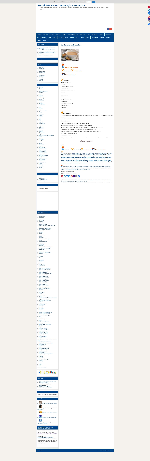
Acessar (40, 176)
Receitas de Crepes (107, 161)
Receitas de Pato (83, 163)
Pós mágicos (41, 139)
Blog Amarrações (42, 385)
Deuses (88, 34)
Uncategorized (42, 168)
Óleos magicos (42, 132)
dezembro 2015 (42, 71)
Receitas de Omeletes (66, 161)
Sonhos (108, 37)
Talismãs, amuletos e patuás (44, 359)
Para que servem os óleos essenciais (46, 135)
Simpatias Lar (41, 345)
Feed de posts (42, 178)
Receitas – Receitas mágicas (44, 315)
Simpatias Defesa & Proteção (44, 341)
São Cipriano (41, 144)
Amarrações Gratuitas (43, 91)
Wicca (44, 40)
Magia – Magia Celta (43, 272)
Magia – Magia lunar (43, 281)
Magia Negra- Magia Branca (44, 386)
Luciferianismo (42, 265)
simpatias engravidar (43, 152)
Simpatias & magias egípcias (83, 167)
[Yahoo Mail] (148, 19)
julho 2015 (41, 77)
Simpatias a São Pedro (43, 333)
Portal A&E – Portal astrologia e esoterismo (62, 5)
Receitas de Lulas (107, 160)
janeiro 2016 (41, 69)
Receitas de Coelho (100, 158)
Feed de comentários (43, 179)
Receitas (66, 37)
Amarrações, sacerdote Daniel (45, 383)
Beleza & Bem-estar (81, 34)
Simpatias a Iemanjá (102, 167)
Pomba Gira (41, 305)
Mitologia (40, 131)
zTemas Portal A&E (42, 367)
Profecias (40, 309)
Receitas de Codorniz (65, 163)
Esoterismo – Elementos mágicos (45, 246)
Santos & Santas (42, 323)
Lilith (40, 119)
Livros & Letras (42, 264)
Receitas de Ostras (93, 153)
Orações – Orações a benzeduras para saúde (48, 297)
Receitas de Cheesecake (87, 161)
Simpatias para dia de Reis (44, 347)
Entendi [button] (93, 1)
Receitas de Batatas (80, 160)
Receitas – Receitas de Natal (44, 313)
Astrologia (41, 221)
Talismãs (40, 167)
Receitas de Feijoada (76, 161)
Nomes (49, 37)
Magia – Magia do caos (43, 276)
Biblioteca (41, 232)
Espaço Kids (41, 249)
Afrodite (40, 88)
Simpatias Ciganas (42, 150)
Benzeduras (41, 100)
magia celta (41, 122)
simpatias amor (42, 147)
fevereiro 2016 (42, 68)
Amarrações (58, 34)
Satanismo (41, 325)
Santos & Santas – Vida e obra (45, 324)
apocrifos (40, 95)
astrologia (41, 96)
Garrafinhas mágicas (43, 110)
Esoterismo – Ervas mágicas (44, 248)
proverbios (41, 140)
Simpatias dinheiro (42, 151)
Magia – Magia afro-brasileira (44, 269)
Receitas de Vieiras (84, 153)
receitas (72, 46)
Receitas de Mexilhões (71, 75)
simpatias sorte (42, 160)
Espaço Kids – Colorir (43, 251)
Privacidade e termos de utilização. (45, 437)
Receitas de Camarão (80, 154)
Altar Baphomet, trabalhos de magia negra (47, 381)
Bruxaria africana (42, 234)
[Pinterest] (148, 7)
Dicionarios (41, 103)
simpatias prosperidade (43, 155)
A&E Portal (39, 34)
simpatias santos (42, 159)
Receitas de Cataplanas (90, 158)
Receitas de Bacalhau (100, 154)
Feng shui (41, 108)
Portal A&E (41, 138)
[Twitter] (148, 14)
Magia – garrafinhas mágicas (44, 268)
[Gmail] (148, 16)
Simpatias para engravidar (44, 348)
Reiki (40, 316)
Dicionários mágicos (43, 241)
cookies (40, 102)
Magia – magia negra (43, 283)
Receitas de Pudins (70, 156)
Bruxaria (40, 233)
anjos (40, 94)
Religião (72, 37)
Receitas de (66, 157)
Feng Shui (101, 34)
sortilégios (41, 164)
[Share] (148, 23)
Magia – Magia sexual (43, 284)
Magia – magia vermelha (44, 285)
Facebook (38, 450)
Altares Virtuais (42, 216)
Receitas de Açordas (71, 154)
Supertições (41, 357)
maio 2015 (41, 80)
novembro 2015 (42, 72)
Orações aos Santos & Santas (45, 300)
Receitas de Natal (94, 157)
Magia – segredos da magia (44, 287)
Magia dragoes (42, 123)
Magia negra (41, 128)
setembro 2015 (42, 75)
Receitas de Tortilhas (70, 160)
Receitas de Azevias (98, 156)
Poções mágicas (42, 304)
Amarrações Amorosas (43, 382)
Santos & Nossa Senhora (44, 321)
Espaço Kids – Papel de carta (44, 252)
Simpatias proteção (43, 156)
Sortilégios (41, 356)
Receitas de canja (80, 158)
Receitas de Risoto (75, 153)
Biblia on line (41, 230)
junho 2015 (41, 79)
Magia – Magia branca (43, 271)
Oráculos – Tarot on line (43, 303)
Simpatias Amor (42, 335)
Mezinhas (44, 37)
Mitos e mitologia (42, 291)
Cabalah (40, 236)
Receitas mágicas (102, 157)
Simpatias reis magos (43, 158)
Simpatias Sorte (42, 352)
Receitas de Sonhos (89, 156)
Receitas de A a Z (77, 70)
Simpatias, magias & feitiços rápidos (80, 166)
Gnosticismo (41, 259)
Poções (40, 136)
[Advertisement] (77, 19)
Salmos (82, 37)
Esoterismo (94, 34)
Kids (39, 118)
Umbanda (39, 40)
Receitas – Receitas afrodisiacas (45, 312)
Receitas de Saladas (90, 154)
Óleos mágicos (42, 295)
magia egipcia (41, 124)
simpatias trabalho (42, 162)
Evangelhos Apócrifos (43, 254)
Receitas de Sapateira (102, 153)
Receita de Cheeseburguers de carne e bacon (48, 51)
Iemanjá (40, 115)
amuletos (41, 92)
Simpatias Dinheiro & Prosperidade (46, 343)
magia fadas (41, 126)
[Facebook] (148, 12)
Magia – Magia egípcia (43, 279)
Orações (54, 37)
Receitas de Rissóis (89, 160)
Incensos (40, 116)
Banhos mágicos (71, 34)
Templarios (41, 360)
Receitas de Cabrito (75, 163)
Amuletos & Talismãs (93, 167)
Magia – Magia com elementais (45, 273)
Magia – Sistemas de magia (44, 288)
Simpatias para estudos (43, 349)
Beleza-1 (40, 227)
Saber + (77, 37)
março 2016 (41, 67)
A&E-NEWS (46, 34)
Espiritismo (41, 253)
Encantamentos (102, 166)
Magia (38, 37)
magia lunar (41, 127)
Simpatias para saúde (43, 351)
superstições (41, 166)
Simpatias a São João (43, 331)
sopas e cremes (84, 181)
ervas (40, 106)
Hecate (40, 112)
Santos (87, 37)
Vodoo (40, 364)
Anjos (64, 34)
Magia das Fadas (90, 166)
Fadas (40, 107)
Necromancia (41, 292)
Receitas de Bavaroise (97, 161)
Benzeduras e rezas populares (45, 228)
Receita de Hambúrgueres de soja (46, 55)
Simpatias (102, 37)
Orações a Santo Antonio (44, 299)
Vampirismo (41, 363)
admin (68, 46)
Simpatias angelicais (75, 169)
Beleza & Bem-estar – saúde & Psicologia (47, 225)
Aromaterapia (41, 220)
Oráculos (60, 37)
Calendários (41, 237)
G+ (43, 450)
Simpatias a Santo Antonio (44, 329)
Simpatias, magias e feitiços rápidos (46, 353)
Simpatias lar (41, 154)
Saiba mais (88, 1)
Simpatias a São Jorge (43, 332)
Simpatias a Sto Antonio (85, 169)
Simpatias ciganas (73, 167)
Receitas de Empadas (98, 160)
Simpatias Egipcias (42, 344)
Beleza (40, 99)
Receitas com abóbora (71, 158)
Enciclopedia (41, 244)
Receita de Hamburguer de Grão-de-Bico (47, 49)
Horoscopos (108, 34)
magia (40, 120)
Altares (52, 34)
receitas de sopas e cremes (75, 181)
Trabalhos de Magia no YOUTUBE (45, 387)
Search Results (95, 37)
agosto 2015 (41, 76)
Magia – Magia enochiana (44, 280)
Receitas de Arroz (86, 157)
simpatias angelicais (43, 148)
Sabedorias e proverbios (44, 319)
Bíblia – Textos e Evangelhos (44, 229)
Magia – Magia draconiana (44, 277)
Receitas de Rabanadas (79, 156)
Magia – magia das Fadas (44, 275)
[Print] (148, 21)
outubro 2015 (41, 73)
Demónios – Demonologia (44, 239)
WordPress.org (42, 180)
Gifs (39, 111)
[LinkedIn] (148, 9)
